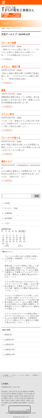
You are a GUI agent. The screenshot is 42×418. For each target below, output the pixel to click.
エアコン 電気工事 (10, 66)
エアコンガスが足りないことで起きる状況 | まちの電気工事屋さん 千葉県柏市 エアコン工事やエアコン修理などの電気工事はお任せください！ (22, 319)
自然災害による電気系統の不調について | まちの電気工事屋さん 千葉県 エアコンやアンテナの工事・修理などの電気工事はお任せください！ (22, 272)
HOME (7, 203)
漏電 (3, 90)
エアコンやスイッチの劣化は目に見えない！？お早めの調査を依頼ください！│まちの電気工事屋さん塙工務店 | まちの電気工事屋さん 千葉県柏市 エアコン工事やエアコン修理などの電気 (22, 303)
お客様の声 (9, 340)
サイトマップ (7, 376)
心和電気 (18, 413)
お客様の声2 (9, 354)
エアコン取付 (7, 114)
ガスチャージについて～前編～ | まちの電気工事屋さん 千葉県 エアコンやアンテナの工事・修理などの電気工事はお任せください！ (22, 286)
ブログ (7, 223)
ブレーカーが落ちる (10, 138)
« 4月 (6, 245)
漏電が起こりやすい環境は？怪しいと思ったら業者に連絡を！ (22, 267)
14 (20, 237)
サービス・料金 (11, 208)
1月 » (20, 245)
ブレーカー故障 (8, 43)
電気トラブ (6, 161)
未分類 (19, 46)
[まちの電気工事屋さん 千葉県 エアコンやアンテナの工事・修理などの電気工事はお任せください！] (17, 9)
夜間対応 (8, 335)
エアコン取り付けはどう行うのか (19, 282)
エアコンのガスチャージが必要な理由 (21, 314)
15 (24, 237)
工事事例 (8, 213)
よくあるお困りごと (22, 165)
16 (3, 239)
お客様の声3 (9, 349)
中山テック (25, 417)
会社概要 (8, 218)
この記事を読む (7, 59)
